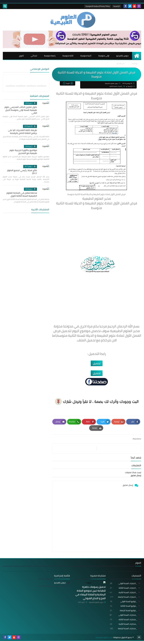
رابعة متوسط (50, 56)
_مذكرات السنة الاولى (123, 615)
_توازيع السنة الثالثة (123, 606)
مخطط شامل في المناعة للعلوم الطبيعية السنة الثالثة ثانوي (21, 194)
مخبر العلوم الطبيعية (104, 637)
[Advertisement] (96, 230)
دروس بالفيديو (122, 56)
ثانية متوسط (85, 56)
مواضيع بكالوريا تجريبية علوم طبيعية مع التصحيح (23, 151)
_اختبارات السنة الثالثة (123, 588)
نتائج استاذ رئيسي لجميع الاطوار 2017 (22, 171)
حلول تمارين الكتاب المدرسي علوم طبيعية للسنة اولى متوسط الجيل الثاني (20, 110)
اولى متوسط (103, 56)
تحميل (96, 363)
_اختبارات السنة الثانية (116, 86)
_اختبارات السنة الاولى (123, 583)
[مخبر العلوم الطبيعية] (72, 20)
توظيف (134, 63)
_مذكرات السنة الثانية (123, 624)
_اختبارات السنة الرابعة (123, 597)
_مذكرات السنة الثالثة (123, 619)
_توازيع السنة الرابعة (123, 610)
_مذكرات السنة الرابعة (123, 628)
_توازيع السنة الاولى (123, 601)
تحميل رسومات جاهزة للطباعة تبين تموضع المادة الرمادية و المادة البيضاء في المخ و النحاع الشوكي (90, 592)
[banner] (72, 47)
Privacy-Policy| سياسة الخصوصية (98, 6)
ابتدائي (34, 56)
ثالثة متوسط (68, 56)
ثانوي (21, 56)
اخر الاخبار (120, 63)
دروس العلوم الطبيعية (96, 602)
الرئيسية (116, 6)
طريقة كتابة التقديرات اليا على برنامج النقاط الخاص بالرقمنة (22, 131)
